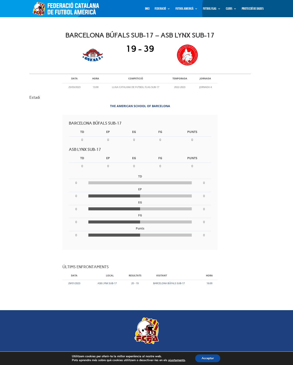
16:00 (209, 283)
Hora (209, 275)
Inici (147, 9)
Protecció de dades (253, 9)
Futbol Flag (209, 9)
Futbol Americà (184, 9)
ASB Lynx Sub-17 (107, 283)
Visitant (161, 275)
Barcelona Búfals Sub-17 (169, 283)
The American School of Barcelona (140, 106)
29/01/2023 (74, 283)
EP (108, 132)
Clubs (229, 9)
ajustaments (176, 360)
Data (74, 275)
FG (160, 132)
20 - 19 (135, 283)
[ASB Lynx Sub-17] (186, 55)
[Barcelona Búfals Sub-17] (94, 55)
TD (82, 132)
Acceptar (208, 358)
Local (110, 275)
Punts (192, 132)
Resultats (135, 275)
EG (134, 132)
